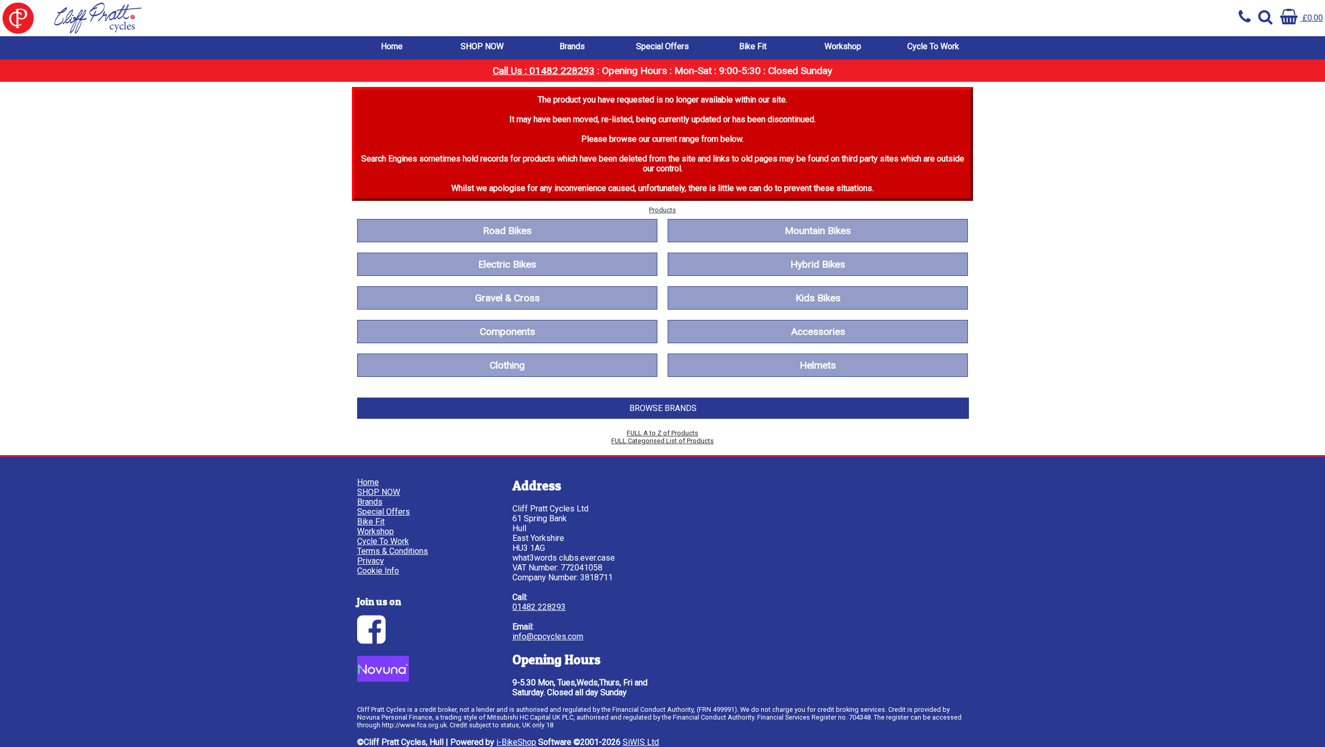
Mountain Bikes (818, 231)
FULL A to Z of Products (662, 433)
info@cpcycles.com (547, 636)
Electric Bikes (507, 264)
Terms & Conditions (392, 551)
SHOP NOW (482, 46)
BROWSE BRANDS (663, 408)
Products (662, 210)
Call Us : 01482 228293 (544, 71)
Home (392, 46)
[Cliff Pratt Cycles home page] (331, 18)
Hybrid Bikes (817, 264)
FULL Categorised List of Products (662, 441)
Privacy (370, 561)
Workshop (843, 46)
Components (507, 332)
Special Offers (662, 46)
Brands (572, 46)
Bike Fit (753, 46)
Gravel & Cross (507, 298)
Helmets (818, 365)
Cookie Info (378, 571)
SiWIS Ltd (641, 742)
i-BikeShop (516, 742)
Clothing (507, 365)
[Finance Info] (383, 679)
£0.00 (1311, 18)
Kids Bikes (818, 298)
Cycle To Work (933, 46)
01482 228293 (539, 607)
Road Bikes (507, 231)
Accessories (818, 332)
